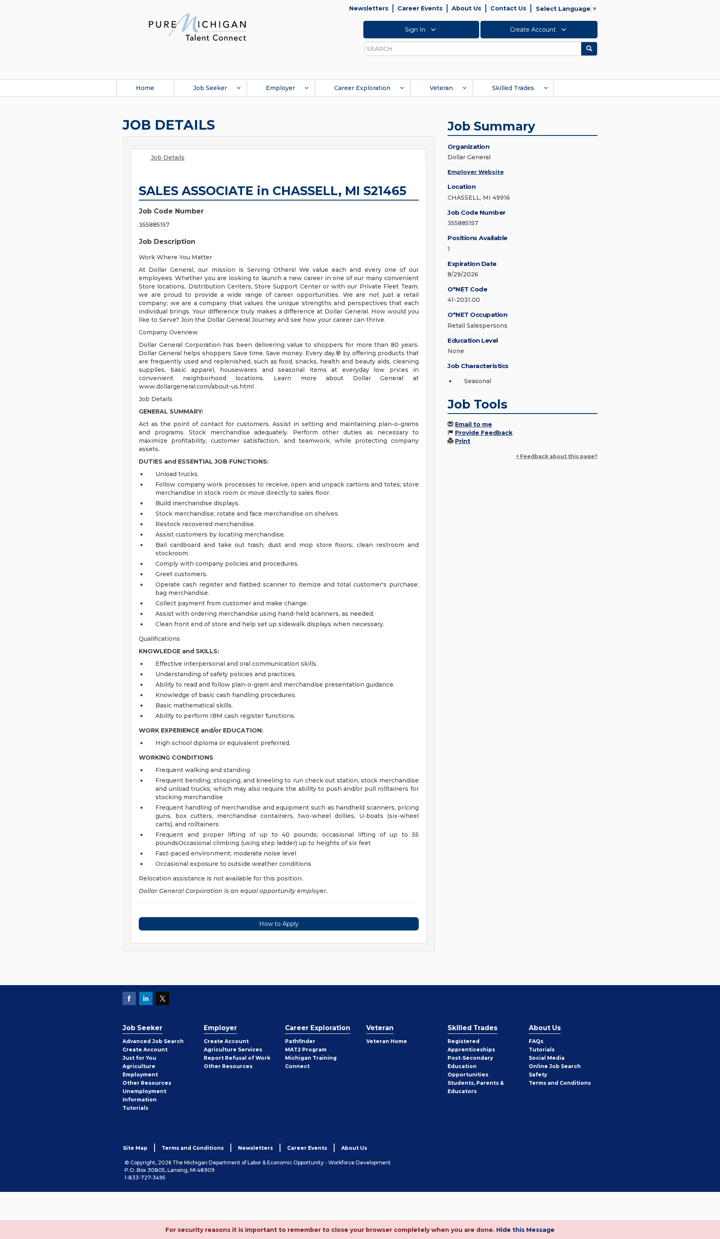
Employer (280, 88)
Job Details (168, 157)
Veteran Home (386, 1041)
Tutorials (135, 1108)
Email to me (473, 424)
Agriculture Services (233, 1049)
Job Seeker (210, 88)
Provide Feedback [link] (483, 432)
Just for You (139, 1058)
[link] (198, 26)
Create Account (534, 29)
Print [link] (462, 441)
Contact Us (508, 8)
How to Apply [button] (279, 924)
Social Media (547, 1058)
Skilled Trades (513, 88)
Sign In (416, 29)
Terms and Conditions (560, 1083)
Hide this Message (525, 1230)
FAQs (536, 1041)
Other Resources (146, 1083)
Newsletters (368, 8)
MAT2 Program (306, 1049)
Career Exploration (362, 88)
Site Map (135, 1148)
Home (145, 88)
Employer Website (476, 171)
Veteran (441, 88)
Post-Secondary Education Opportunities (470, 1066)
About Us (466, 8)
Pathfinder (300, 1041)
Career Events (420, 8)
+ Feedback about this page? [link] (557, 456)
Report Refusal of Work (237, 1058)
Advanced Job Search (153, 1041)
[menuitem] (145, 88)
